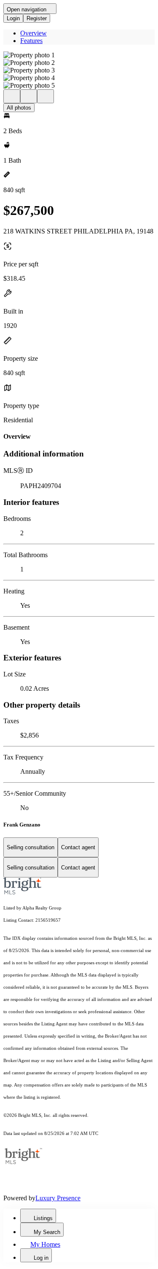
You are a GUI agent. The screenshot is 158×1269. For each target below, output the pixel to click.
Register (37, 18)
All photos (19, 108)
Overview (33, 33)
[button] (79, 55)
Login (13, 18)
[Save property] (28, 96)
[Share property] (45, 96)
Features (31, 40)
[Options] (11, 96)
